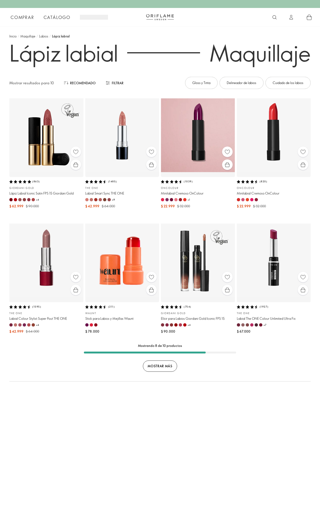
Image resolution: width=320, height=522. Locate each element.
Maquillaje (27, 36)
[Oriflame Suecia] (160, 17)
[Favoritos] (76, 152)
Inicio (13, 36)
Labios (43, 36)
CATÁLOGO (57, 17)
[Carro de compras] (309, 17)
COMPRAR (22, 17)
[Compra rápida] (76, 164)
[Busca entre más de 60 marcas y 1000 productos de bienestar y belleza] (274, 17)
